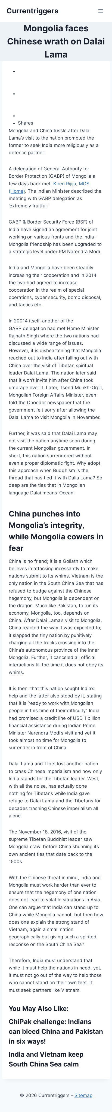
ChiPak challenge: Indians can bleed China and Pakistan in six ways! (56, 1031)
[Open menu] (100, 11)
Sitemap (83, 1095)
